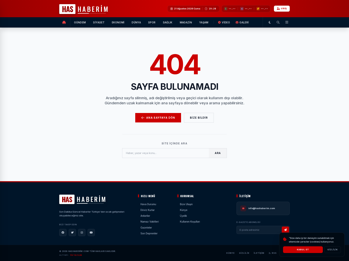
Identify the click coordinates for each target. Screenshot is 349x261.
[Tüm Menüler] (286, 22)
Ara (218, 153)
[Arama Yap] (278, 22)
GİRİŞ (284, 8)
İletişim (259, 253)
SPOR (151, 22)
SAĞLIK (168, 22)
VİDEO (226, 22)
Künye (230, 253)
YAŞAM (203, 22)
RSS (274, 253)
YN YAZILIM (76, 255)
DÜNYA (136, 22)
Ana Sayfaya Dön (160, 117)
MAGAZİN (186, 22)
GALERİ (244, 22)
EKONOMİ (118, 22)
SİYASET (98, 22)
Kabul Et (303, 249)
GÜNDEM (80, 22)
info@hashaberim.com (261, 208)
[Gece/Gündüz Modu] (270, 22)
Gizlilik (244, 253)
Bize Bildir (199, 117)
